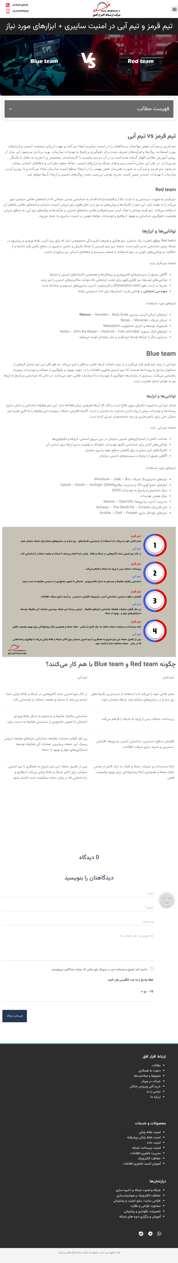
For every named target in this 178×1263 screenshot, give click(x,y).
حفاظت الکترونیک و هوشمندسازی (139, 1195)
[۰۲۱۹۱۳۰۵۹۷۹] (8, 5)
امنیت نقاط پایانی (150, 1132)
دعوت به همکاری (149, 1070)
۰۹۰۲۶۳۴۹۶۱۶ (20, 11)
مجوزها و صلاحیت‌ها (147, 1075)
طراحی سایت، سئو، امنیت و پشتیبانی (137, 1200)
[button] (174, 9)
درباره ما (155, 1096)
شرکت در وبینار (151, 1081)
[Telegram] (150, 1233)
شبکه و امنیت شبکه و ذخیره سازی (138, 1190)
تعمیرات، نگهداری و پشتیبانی (142, 1211)
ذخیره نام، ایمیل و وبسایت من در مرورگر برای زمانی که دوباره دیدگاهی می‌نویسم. (99, 969)
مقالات (156, 1065)
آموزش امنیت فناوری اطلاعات (142, 1163)
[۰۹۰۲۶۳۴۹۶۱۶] (8, 11)
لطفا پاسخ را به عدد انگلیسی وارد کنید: (130, 980)
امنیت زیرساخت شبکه (146, 1147)
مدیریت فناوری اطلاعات (145, 1153)
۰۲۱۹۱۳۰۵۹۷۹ (20, 5)
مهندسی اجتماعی (154, 291)
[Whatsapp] (159, 1233)
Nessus (85, 315)
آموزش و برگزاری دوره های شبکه (140, 1216)
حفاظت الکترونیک (149, 1158)
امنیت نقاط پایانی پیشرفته (144, 1137)
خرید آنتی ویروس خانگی (145, 1086)
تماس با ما (154, 1091)
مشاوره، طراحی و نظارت (145, 1206)
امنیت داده (154, 1142)
